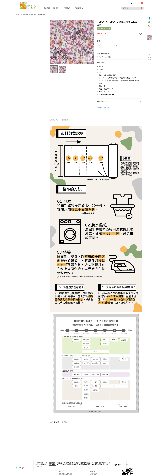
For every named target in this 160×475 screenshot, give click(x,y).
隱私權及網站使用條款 (65, 474)
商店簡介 (61, 471)
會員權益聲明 (93, 474)
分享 (100, 107)
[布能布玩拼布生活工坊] (28, 5)
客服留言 (92, 471)
